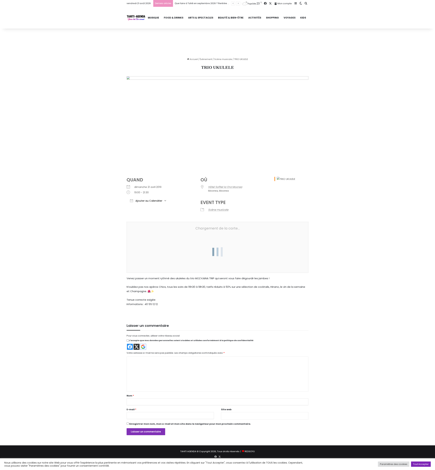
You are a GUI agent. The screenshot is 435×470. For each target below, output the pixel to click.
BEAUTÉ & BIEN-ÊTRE (230, 17)
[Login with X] (137, 347)
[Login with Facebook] (130, 347)
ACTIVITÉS (254, 17)
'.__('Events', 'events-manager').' (207, 254)
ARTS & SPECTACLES (200, 17)
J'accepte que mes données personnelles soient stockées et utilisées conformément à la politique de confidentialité (191, 340)
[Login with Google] (143, 347)
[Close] (227, 242)
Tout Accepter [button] (421, 464)
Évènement (206, 59)
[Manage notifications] (7, 462)
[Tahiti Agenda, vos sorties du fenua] (136, 17)
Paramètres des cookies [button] (393, 464)
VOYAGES (289, 17)
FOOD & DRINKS (173, 17)
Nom (130, 395)
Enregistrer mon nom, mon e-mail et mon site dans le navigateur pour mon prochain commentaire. (190, 423)
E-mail (131, 409)
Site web (226, 409)
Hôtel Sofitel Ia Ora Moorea (225, 187)
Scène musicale (223, 59)
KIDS (303, 17)
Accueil (193, 59)
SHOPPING (272, 17)
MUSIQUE (153, 17)
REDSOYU (250, 451)
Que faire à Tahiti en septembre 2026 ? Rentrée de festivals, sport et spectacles (219, 3)
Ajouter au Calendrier (148, 200)
